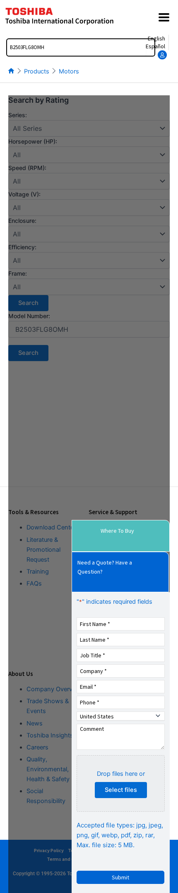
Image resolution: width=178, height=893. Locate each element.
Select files (121, 790)
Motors (69, 71)
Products (36, 71)
